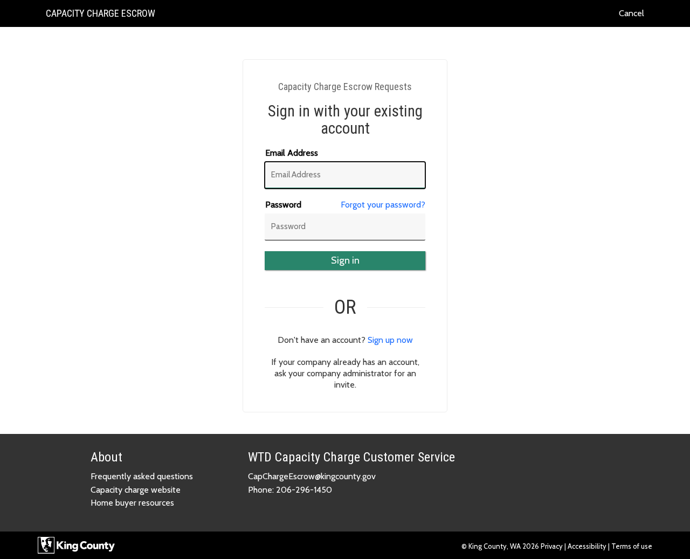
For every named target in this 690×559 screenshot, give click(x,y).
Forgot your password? (383, 204)
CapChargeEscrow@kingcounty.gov (312, 476)
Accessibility (587, 546)
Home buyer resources (132, 503)
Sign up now (390, 340)
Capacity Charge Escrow (100, 17)
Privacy (552, 546)
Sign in (345, 260)
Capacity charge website (136, 490)
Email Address (291, 153)
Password (283, 204)
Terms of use (631, 546)
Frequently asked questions (142, 476)
